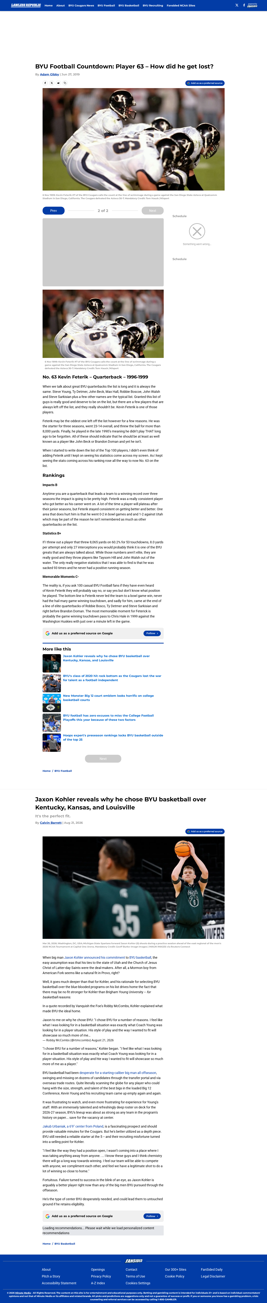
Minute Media (23, 1292)
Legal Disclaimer (213, 1276)
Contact (131, 1269)
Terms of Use (135, 1276)
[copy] (65, 83)
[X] (236, 5)
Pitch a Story (51, 1276)
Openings (98, 1269)
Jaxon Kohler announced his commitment (94, 957)
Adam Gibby (49, 74)
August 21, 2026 (103, 1040)
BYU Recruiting (153, 5)
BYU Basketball (129, 5)
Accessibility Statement (59, 1283)
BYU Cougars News (81, 5)
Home (49, 5)
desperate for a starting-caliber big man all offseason (117, 1073)
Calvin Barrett (51, 822)
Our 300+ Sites (175, 1269)
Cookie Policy (174, 1276)
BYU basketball (140, 957)
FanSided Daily (212, 1269)
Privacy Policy (101, 1276)
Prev (53, 211)
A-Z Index (98, 1283)
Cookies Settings (138, 1283)
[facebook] (244, 5)
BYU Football (106, 5)
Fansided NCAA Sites (181, 5)
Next (152, 211)
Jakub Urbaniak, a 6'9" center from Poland (73, 1126)
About (60, 5)
